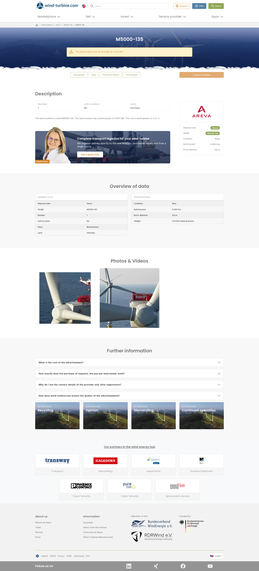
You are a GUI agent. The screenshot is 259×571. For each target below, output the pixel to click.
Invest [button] (125, 17)
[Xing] (156, 566)
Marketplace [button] (47, 17)
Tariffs (69, 556)
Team (38, 527)
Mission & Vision (43, 522)
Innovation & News (93, 532)
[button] (84, 6)
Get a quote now (90, 154)
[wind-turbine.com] (36, 25)
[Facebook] (183, 566)
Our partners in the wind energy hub (129, 447)
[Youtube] (210, 566)
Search (218, 6)
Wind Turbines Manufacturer (98, 537)
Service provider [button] (170, 17)
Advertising (79, 556)
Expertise (88, 522)
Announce (183, 6)
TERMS (53, 556)
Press (38, 537)
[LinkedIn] (128, 566)
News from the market (95, 527)
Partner (39, 532)
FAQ (88, 556)
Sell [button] (88, 17)
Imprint (44, 556)
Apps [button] (215, 17)
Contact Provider (201, 74)
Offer (201, 6)
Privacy (61, 556)
